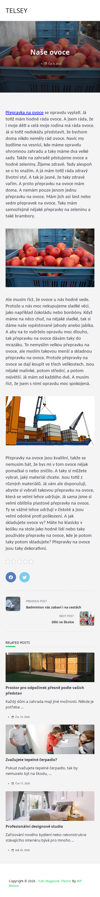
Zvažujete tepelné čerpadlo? (31, 759)
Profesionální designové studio (34, 826)
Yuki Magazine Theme (54, 881)
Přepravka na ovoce (24, 113)
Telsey (16, 10)
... (22, 707)
